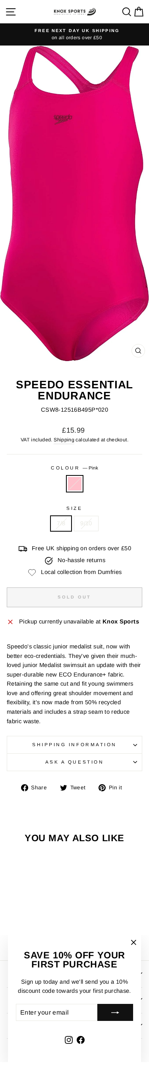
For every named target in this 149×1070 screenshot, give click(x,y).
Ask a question (74, 761)
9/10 (86, 523)
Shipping (64, 440)
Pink (75, 484)
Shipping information (74, 744)
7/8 (61, 523)
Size (74, 508)
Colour (74, 467)
